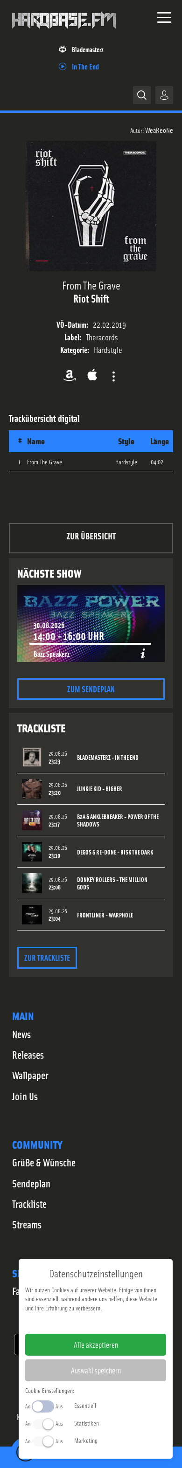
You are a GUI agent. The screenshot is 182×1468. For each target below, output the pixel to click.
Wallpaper (30, 1075)
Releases (28, 1054)
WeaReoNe (159, 129)
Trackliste (29, 1204)
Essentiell (85, 1405)
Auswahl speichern (96, 1370)
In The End (85, 66)
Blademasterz (88, 49)
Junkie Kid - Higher (99, 789)
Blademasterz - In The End (108, 757)
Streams (27, 1224)
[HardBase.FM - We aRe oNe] (64, 32)
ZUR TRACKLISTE (47, 957)
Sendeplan (31, 1183)
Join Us (25, 1096)
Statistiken (86, 1423)
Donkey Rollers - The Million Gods (112, 883)
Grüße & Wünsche (44, 1162)
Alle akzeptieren (96, 1344)
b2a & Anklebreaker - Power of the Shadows (118, 820)
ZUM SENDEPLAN (91, 688)
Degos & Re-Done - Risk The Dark (115, 852)
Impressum (67, 1322)
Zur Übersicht (91, 535)
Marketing (86, 1440)
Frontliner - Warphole (105, 915)
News (21, 1034)
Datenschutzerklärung (112, 1322)
